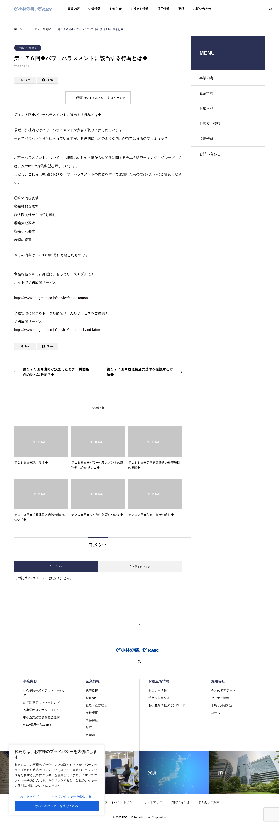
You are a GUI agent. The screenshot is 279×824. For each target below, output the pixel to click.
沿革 (89, 727)
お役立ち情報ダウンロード (166, 705)
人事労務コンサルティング (41, 710)
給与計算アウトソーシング (41, 702)
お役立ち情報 (139, 8)
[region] (57, 779)
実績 (181, 8)
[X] (139, 661)
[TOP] (139, 624)
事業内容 (74, 8)
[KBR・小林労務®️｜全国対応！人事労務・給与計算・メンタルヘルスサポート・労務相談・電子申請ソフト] (33, 8)
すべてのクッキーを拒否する (71, 796)
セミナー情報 (157, 690)
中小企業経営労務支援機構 (41, 717)
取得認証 (92, 720)
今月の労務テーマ (223, 690)
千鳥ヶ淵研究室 (28, 47)
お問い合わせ (202, 8)
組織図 (90, 735)
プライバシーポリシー (120, 802)
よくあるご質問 (208, 802)
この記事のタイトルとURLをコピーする (98, 97)
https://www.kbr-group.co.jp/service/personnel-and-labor (57, 330)
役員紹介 (92, 698)
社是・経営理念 (96, 705)
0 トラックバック (140, 566)
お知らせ (115, 8)
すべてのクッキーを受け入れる (56, 806)
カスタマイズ (29, 796)
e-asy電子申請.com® (37, 724)
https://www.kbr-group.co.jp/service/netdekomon (51, 298)
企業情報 (94, 8)
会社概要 (92, 712)
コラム (215, 712)
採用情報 (163, 8)
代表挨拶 (92, 690)
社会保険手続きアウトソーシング (44, 693)
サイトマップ (153, 802)
